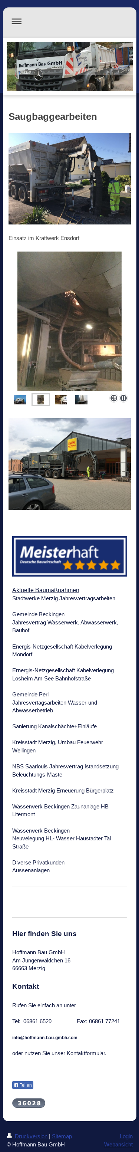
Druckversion (31, 1136)
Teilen (25, 1085)
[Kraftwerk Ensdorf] (70, 321)
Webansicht (118, 1144)
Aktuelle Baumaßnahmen (45, 590)
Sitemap (62, 1136)
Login (126, 1136)
